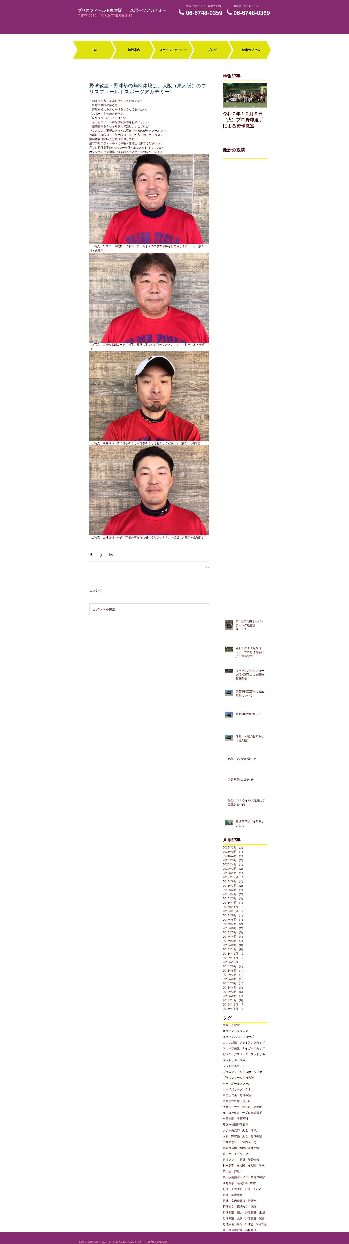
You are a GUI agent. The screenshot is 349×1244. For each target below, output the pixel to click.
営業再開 (242, 1119)
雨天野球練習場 (233, 1230)
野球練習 (228, 1224)
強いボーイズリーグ (235, 1154)
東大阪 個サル (257, 1165)
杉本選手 (228, 1165)
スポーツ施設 (231, 1048)
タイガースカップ (253, 1048)
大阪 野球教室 (252, 1136)
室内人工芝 (249, 1142)
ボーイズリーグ (233, 1089)
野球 (253, 1183)
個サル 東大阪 (252, 1107)
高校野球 (250, 1230)
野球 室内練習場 (234, 1201)
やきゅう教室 (231, 1025)
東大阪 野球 (231, 1171)
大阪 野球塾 (231, 1136)
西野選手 (228, 1183)
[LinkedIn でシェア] (111, 555)
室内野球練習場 (249, 1148)
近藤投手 (242, 1183)
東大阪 (241, 1165)
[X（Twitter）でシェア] (101, 555)
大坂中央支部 (231, 1130)
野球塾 (252, 1201)
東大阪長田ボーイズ (235, 1177)
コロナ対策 (230, 1042)
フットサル (258, 1054)
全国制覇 (228, 1119)
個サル (246, 1101)
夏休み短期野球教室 (235, 1124)
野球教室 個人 (233, 1212)
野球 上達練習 (233, 1189)
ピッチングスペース (235, 1054)
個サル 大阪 (231, 1107)
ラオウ (249, 1089)
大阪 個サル (250, 1130)
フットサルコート (234, 1066)
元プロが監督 (231, 1113)
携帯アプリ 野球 (234, 1160)
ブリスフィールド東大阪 (238, 1077)
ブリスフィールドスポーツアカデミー (245, 1072)
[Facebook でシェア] (91, 555)
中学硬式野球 (231, 1101)
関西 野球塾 (245, 1224)
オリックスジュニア (235, 1031)
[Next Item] (261, 95)
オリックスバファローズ (238, 1036)
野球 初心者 (253, 1189)
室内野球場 (230, 1148)
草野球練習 (258, 1177)
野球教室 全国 (255, 1212)
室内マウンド (231, 1142)
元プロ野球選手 (252, 1113)
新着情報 (253, 1160)
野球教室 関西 (255, 1218)
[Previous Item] (229, 95)
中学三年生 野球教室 (237, 1095)
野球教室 (228, 1206)
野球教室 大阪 (233, 1218)
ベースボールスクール (237, 1083)
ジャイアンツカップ (252, 1042)
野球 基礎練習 (233, 1195)
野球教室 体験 (246, 1206)
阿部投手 (261, 1224)
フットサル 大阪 (234, 1060)
